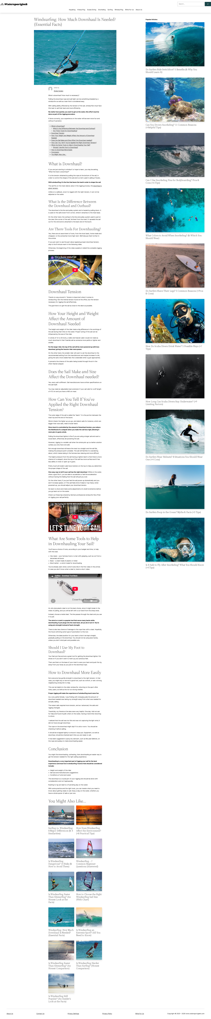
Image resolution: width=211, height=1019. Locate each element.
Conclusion (55, 152)
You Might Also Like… (58, 154)
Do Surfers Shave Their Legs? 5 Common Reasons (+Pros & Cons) (174, 292)
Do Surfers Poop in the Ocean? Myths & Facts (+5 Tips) (173, 512)
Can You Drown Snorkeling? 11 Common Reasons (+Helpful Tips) (171, 126)
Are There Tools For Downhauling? (65, 131)
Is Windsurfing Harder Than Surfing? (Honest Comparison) (87, 966)
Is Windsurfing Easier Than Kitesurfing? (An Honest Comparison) (59, 966)
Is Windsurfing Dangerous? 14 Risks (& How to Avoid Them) (60, 864)
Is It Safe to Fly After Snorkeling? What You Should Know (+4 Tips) (175, 566)
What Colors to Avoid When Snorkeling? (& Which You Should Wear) (174, 236)
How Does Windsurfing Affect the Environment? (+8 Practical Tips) (88, 831)
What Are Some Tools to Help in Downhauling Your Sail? (70, 145)
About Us (10, 1013)
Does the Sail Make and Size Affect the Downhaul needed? (71, 140)
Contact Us (40, 1013)
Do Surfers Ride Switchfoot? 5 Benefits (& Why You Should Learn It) (171, 70)
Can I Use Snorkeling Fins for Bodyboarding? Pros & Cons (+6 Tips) (172, 181)
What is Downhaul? (58, 126)
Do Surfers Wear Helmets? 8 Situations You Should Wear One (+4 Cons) (174, 458)
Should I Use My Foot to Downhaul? (65, 147)
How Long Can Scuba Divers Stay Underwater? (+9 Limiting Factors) (171, 402)
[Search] (208, 4)
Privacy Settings (73, 1013)
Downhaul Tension (57, 133)
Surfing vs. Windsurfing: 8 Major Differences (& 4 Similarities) (60, 831)
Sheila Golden (58, 91)
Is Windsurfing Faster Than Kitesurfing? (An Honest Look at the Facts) (59, 898)
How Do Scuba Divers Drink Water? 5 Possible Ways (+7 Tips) (174, 347)
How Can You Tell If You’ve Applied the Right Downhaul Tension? (74, 143)
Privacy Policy (107, 1013)
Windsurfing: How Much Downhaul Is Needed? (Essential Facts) (61, 933)
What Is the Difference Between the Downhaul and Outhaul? (74, 128)
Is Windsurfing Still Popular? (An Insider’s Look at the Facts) (59, 999)
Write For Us (139, 1013)
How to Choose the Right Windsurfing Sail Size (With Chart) (89, 897)
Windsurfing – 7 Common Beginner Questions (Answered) (87, 864)
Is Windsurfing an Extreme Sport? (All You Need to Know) (88, 933)
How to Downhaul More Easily (61, 150)
